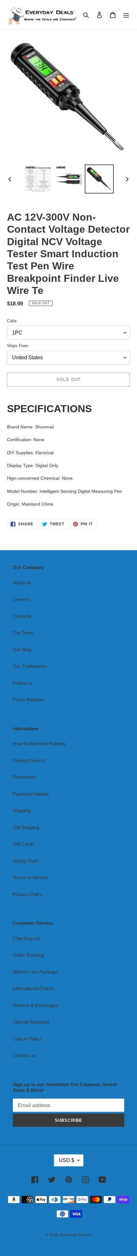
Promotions (25, 777)
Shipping (22, 810)
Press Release (28, 699)
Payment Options (31, 794)
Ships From (17, 345)
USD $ (66, 1160)
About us (22, 582)
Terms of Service (30, 877)
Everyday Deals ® (75, 1235)
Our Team (23, 632)
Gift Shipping (26, 827)
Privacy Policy (28, 894)
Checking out (26, 938)
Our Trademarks (30, 666)
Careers (21, 599)
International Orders (33, 988)
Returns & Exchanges (36, 1005)
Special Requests (31, 1022)
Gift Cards (23, 844)
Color (12, 320)
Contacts (22, 616)
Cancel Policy (27, 1038)
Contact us (24, 1055)
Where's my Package (35, 972)
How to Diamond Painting (39, 743)
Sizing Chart (25, 861)
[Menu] (126, 15)
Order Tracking (28, 955)
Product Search (29, 760)
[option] (38, 179)
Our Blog (22, 649)
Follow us (22, 683)
